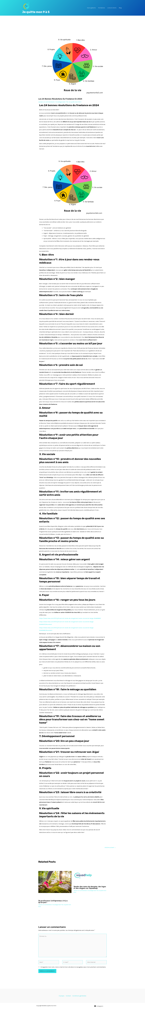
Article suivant (110, 847)
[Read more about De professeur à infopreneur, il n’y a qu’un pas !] (54, 882)
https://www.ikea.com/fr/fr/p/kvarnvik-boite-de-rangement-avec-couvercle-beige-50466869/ (70, 618)
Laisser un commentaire (46, 102)
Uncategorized (60, 102)
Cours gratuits (91, 8)
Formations (101, 8)
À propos (61, 996)
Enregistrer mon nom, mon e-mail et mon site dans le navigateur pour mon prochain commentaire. (73, 967)
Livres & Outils (111, 8)
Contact (68, 996)
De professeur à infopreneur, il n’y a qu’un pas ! (52, 901)
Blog (120, 8)
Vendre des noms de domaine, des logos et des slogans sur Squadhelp (90, 887)
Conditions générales (79, 996)
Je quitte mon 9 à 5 (36, 12)
